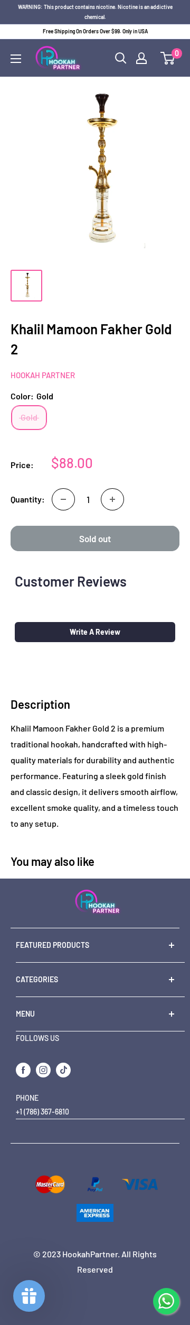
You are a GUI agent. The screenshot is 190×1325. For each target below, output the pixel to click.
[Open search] (121, 58)
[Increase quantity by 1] (112, 499)
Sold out (95, 538)
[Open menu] (16, 58)
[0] (168, 58)
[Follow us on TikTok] (63, 1069)
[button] (95, 632)
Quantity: (28, 499)
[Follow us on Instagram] (43, 1069)
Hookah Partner (43, 375)
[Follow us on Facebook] (23, 1069)
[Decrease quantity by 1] (63, 499)
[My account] (141, 58)
